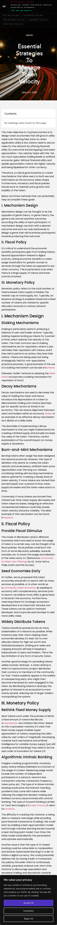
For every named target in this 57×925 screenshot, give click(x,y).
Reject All (28, 918)
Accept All (28, 903)
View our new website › (22, 10)
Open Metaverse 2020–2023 (14, 20)
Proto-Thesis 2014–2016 (13, 24)
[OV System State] (4, 6)
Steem (49, 413)
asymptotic (11, 723)
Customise (28, 911)
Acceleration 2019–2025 (33, 15)
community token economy (19, 587)
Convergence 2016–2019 (38, 20)
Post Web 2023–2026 (11, 15)
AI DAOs (10, 809)
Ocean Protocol (38, 805)
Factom (8, 517)
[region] (28, 900)
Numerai (49, 367)
